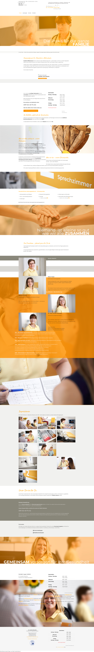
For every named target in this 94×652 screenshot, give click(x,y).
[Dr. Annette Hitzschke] (53, 9)
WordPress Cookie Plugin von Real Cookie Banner (10, 651)
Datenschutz (34, 638)
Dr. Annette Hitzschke (60, 647)
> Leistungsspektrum (42, 78)
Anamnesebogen (38, 530)
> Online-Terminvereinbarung (31, 110)
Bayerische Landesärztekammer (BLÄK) (56, 328)
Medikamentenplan (39, 532)
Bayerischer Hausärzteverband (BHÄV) (56, 329)
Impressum (30, 638)
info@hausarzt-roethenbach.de (25, 585)
